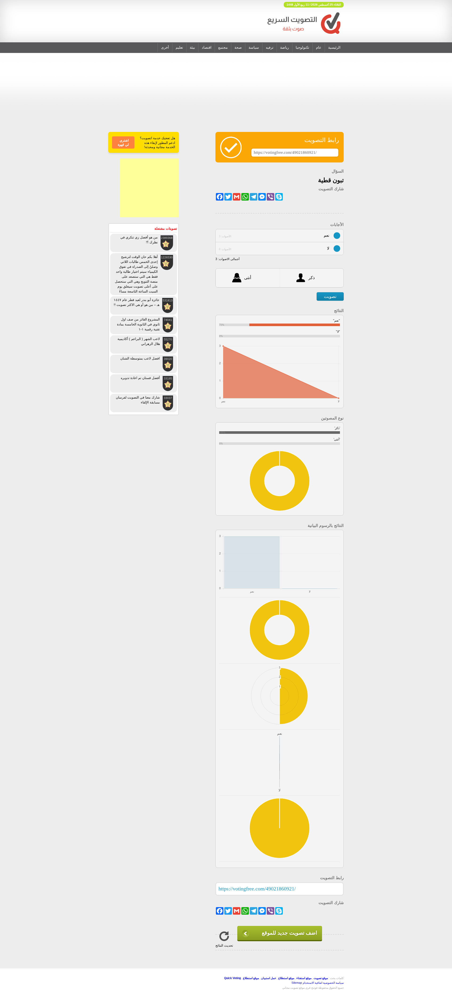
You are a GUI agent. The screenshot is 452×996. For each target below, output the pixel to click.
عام (318, 47)
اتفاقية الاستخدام (312, 982)
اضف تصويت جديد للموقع (289, 933)
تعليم (179, 47)
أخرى (165, 47)
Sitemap (296, 982)
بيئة (192, 47)
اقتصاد (206, 47)
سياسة (254, 47)
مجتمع (223, 47)
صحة (238, 47)
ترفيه (269, 47)
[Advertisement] (226, 95)
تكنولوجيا (302, 47)
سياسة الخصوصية (333, 982)
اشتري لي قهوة (123, 142)
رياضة (284, 47)
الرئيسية (334, 47)
